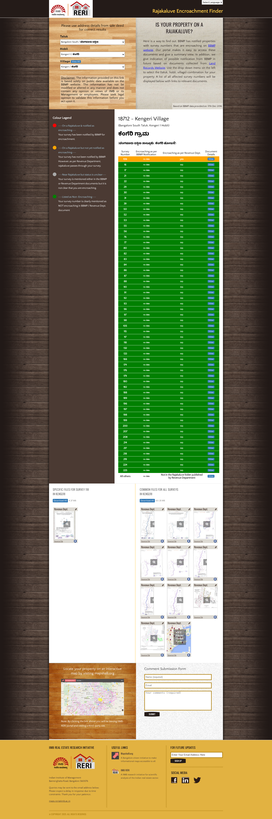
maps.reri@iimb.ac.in (59, 801)
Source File (58, 541)
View (211, 159)
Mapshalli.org (127, 753)
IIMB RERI (125, 770)
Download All (60, 500)
